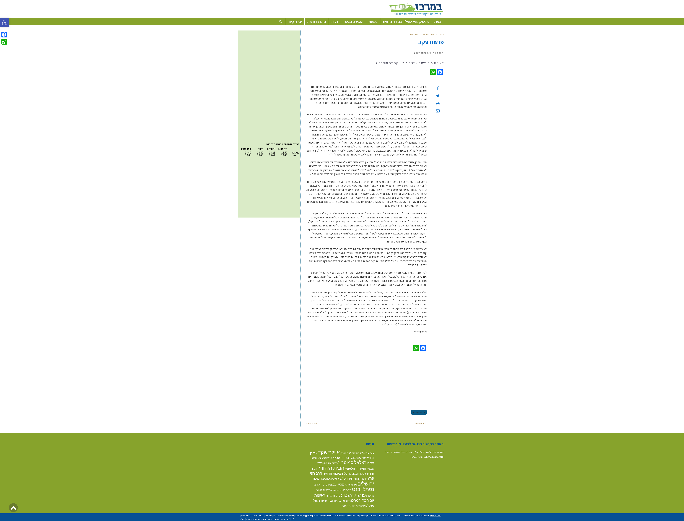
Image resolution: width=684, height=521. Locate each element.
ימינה (316, 478)
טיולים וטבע (328, 478)
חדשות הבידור (360, 478)
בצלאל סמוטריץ (352, 462)
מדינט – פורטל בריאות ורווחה (347, 515)
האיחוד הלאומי (355, 468)
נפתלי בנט (363, 489)
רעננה (332, 500)
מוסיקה (328, 484)
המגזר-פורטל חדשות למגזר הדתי (381, 515)
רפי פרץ (323, 500)
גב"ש (291, 515)
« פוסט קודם (421, 423)
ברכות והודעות (331, 463)
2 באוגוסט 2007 (422, 53)
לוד (292, 519)
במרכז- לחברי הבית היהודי (252, 515)
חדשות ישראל (260, 519)
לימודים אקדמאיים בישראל (279, 519)
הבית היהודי (331, 467)
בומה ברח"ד (348, 457)
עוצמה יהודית (336, 490)
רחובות (347, 500)
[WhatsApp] (4, 41)
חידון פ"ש (346, 478)
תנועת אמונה (348, 505)
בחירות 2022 (325, 457)
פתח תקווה (333, 495)
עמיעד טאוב (323, 490)
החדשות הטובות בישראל (323, 515)
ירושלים (365, 483)
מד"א (354, 484)
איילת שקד (329, 452)
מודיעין (348, 485)
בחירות (336, 457)
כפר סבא (250, 519)
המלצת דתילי (351, 473)
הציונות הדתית (333, 473)
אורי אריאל (368, 453)
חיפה (337, 479)
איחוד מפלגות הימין (351, 453)
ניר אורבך (318, 484)
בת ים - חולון (300, 515)
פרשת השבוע (429, 34)
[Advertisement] (366, 380)
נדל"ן (242, 519)
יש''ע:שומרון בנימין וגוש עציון (276, 515)
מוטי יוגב (338, 484)
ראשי (441, 34)
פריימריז (370, 495)
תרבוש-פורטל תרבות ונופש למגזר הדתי (413, 515)
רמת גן (339, 500)
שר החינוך (360, 505)
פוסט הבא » (311, 423)
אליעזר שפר (362, 457)
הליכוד (363, 473)
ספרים (347, 490)
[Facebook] (4, 34)
